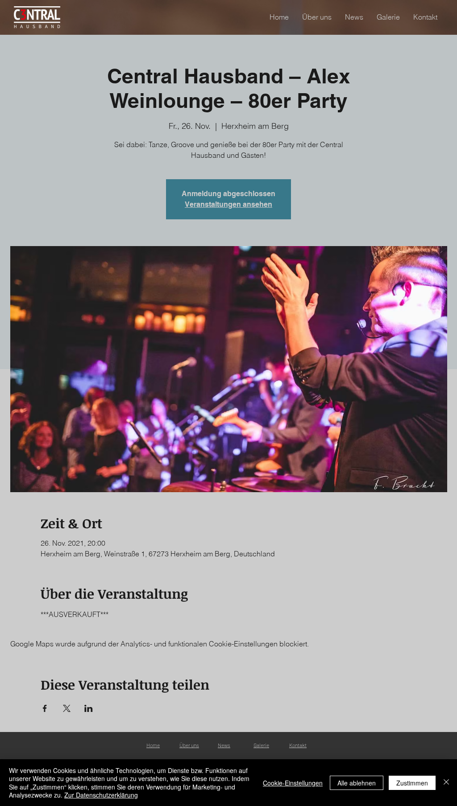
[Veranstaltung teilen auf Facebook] (45, 708)
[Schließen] (446, 782)
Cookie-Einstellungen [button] (293, 782)
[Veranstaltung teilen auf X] (66, 708)
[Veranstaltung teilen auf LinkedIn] (88, 708)
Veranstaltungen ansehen (228, 204)
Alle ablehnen (356, 782)
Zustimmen (412, 782)
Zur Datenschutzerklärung (101, 794)
